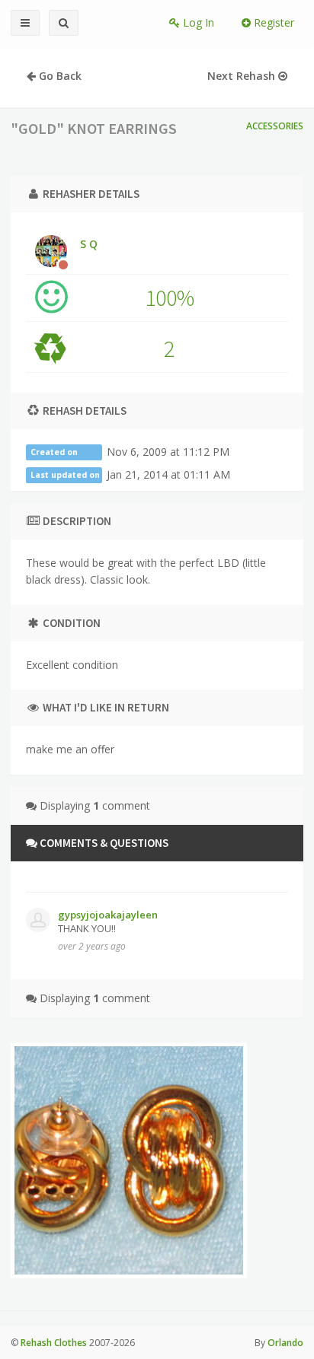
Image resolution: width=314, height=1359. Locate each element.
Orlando (285, 1342)
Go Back (59, 75)
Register (272, 22)
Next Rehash (242, 75)
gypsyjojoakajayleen (108, 914)
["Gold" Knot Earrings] (129, 1160)
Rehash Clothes (54, 1342)
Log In (197, 22)
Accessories (274, 125)
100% (169, 297)
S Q (89, 244)
